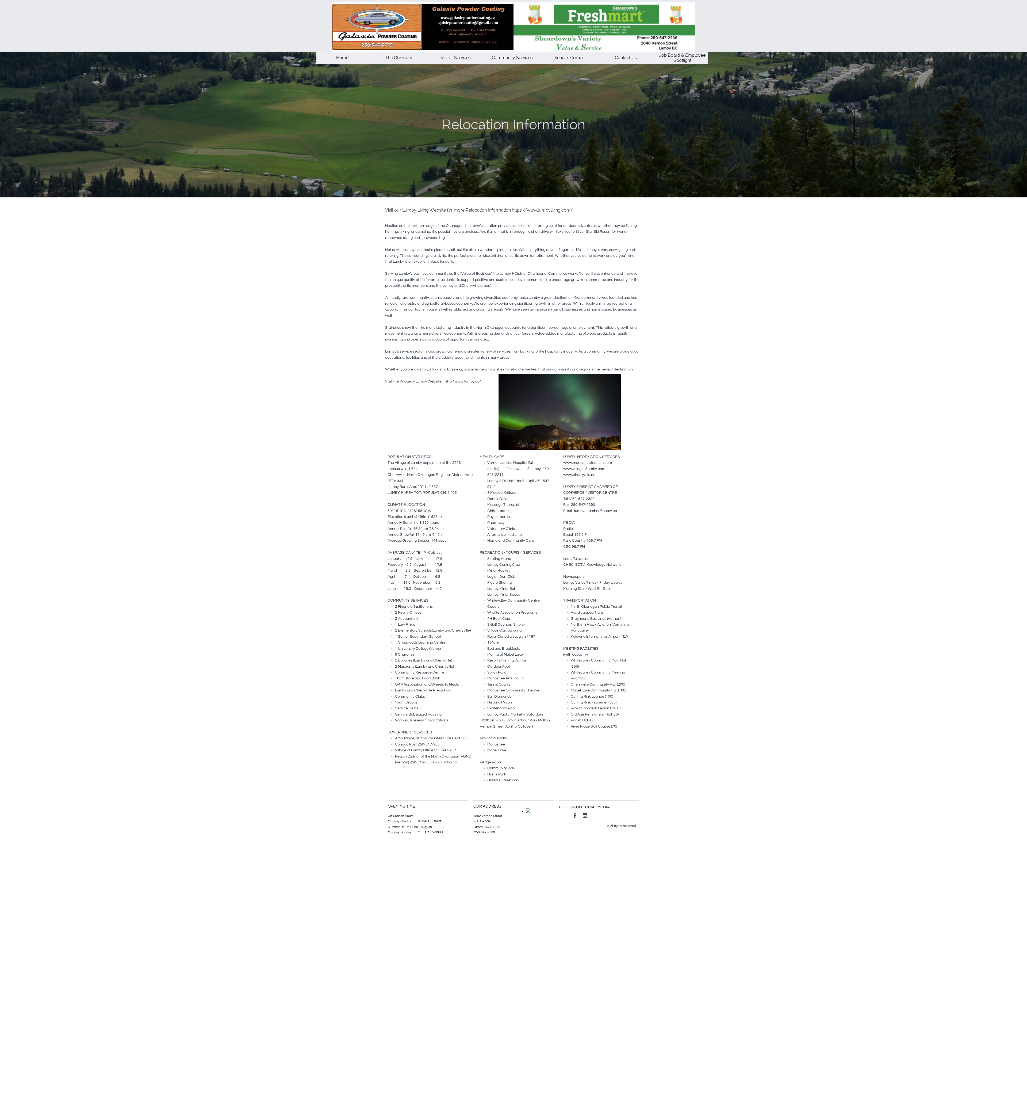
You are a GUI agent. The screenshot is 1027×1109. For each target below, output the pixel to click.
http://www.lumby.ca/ (463, 381)
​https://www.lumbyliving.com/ (542, 210)
